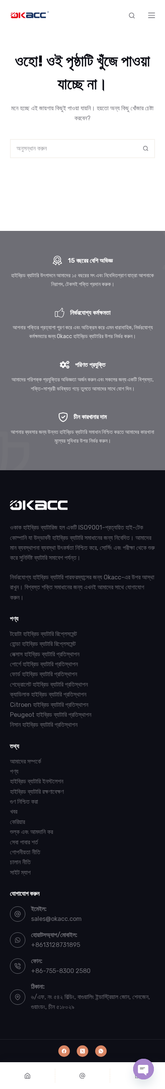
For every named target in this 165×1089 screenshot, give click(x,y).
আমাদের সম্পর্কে (25, 761)
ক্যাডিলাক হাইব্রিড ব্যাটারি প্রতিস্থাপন (48, 694)
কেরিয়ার (17, 822)
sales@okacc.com (56, 918)
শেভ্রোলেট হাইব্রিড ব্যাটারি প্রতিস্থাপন (49, 684)
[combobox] (74, 148)
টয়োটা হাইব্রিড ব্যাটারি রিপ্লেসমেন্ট (43, 634)
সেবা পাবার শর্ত (24, 842)
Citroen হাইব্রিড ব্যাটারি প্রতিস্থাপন (49, 704)
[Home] (27, 1075)
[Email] (82, 1075)
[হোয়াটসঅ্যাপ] (101, 1051)
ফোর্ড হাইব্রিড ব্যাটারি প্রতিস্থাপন (43, 674)
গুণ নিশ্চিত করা (24, 801)
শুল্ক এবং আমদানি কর (31, 832)
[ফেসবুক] (64, 1051)
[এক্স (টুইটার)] (82, 1051)
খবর (13, 811)
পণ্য (14, 771)
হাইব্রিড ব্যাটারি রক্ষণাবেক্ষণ (37, 791)
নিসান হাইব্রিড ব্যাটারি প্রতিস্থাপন (44, 724)
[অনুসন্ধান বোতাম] (145, 148)
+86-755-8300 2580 (61, 971)
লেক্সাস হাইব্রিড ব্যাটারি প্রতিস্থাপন (44, 654)
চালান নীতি (20, 862)
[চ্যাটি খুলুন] (143, 1069)
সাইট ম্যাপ (20, 872)
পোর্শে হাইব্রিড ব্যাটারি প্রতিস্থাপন (44, 664)
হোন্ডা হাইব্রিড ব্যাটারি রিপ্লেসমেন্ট (43, 644)
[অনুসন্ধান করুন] (132, 15)
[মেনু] (151, 15)
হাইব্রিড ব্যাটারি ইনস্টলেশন (36, 781)
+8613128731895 (55, 944)
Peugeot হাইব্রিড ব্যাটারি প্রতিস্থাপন (50, 714)
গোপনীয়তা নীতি (25, 852)
